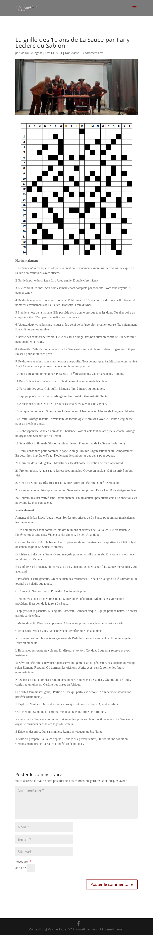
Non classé (72, 53)
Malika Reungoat (31, 53)
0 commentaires (93, 53)
